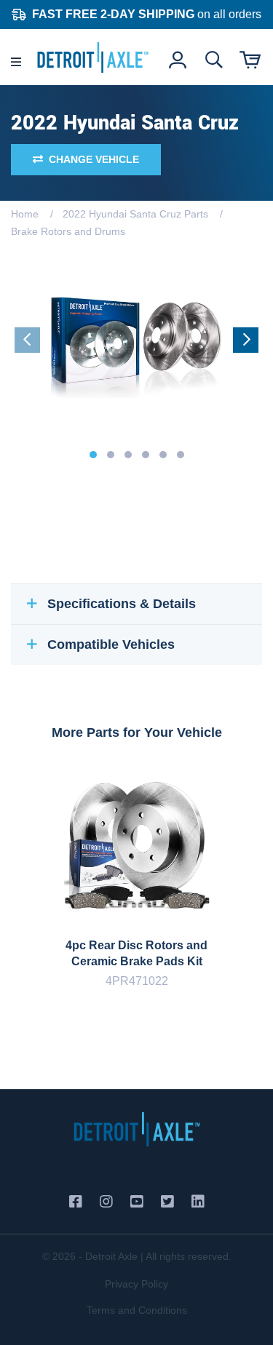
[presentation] (27, 340)
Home (25, 214)
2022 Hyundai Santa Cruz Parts (135, 214)
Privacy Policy (136, 1284)
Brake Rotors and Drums (68, 231)
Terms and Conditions (137, 1310)
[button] (93, 454)
